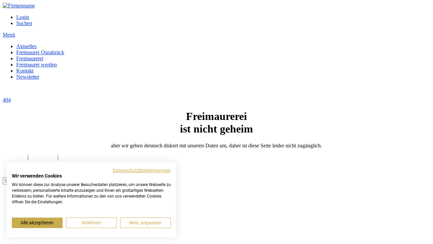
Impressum (14, 157)
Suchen (24, 23)
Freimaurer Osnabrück (40, 52)
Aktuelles (26, 46)
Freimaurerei (29, 58)
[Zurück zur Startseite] (19, 5)
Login (22, 17)
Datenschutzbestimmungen (142, 170)
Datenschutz (43, 157)
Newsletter (27, 77)
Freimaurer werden (36, 64)
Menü (9, 35)
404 (7, 100)
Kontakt (24, 71)
